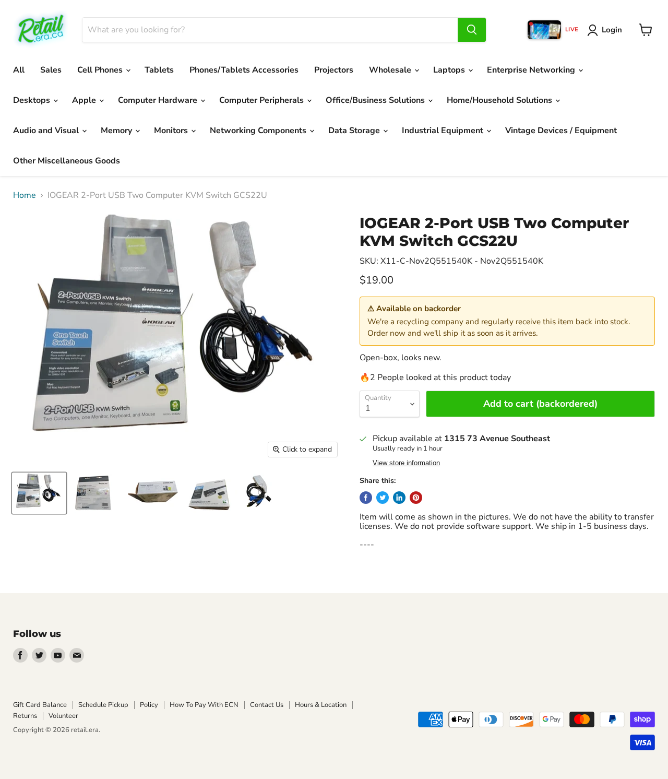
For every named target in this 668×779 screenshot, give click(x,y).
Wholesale (391, 70)
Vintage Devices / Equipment (561, 130)
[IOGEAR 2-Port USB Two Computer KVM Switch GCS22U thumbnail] (39, 493)
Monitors (172, 130)
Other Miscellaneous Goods (66, 161)
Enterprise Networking (532, 70)
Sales (51, 70)
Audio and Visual (47, 130)
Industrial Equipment (443, 130)
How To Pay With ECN (204, 705)
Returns (25, 716)
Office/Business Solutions (376, 100)
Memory (117, 130)
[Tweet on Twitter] (382, 497)
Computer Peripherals (262, 100)
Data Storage (355, 130)
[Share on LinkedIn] (399, 497)
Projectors (333, 70)
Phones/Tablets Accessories (244, 70)
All (19, 70)
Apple (85, 100)
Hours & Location (321, 705)
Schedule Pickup (103, 705)
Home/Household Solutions (500, 100)
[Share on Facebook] (366, 497)
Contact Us (266, 705)
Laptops (450, 70)
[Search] (472, 30)
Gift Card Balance (40, 705)
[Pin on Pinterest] (416, 497)
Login (612, 30)
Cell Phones (101, 70)
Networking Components (259, 130)
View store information (406, 463)
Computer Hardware (158, 100)
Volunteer (63, 716)
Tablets (159, 70)
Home (24, 195)
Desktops (32, 100)
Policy (149, 705)
